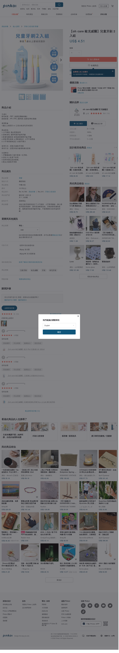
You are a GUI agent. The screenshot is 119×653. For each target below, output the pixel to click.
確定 (59, 332)
